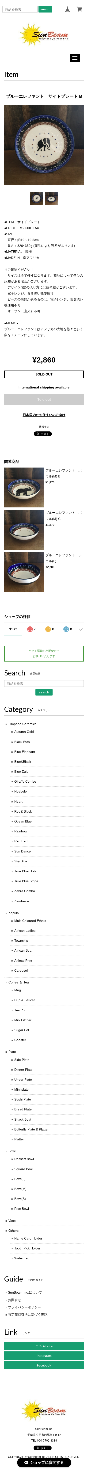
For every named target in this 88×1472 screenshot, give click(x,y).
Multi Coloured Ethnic (30, 921)
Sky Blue (20, 861)
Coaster (20, 1040)
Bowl (11, 1151)
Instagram (44, 1356)
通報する (44, 426)
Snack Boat (22, 1119)
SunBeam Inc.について (25, 1292)
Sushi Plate (22, 1099)
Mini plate (21, 1089)
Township (21, 940)
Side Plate (21, 1060)
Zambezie (21, 901)
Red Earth (21, 841)
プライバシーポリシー (24, 1307)
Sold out (44, 399)
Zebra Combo (24, 891)
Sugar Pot (21, 1030)
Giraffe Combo (25, 781)
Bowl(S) (20, 1199)
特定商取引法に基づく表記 (27, 1314)
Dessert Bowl (24, 1159)
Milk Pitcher (22, 1020)
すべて (13, 629)
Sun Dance (22, 851)
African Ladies (24, 930)
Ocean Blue (23, 821)
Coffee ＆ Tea (18, 982)
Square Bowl (23, 1169)
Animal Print (23, 960)
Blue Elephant (24, 752)
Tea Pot (20, 1010)
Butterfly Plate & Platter (31, 1129)
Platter (19, 1139)
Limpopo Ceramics (22, 724)
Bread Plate (23, 1109)
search (45, 9)
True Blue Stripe (26, 881)
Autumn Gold (24, 732)
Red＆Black (23, 811)
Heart (18, 801)
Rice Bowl (21, 1208)
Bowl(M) (20, 1189)
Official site (44, 1346)
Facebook (44, 1365)
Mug (17, 990)
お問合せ (14, 1300)
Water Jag (21, 1258)
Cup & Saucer (24, 1000)
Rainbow (20, 831)
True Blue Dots (25, 871)
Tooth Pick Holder (27, 1248)
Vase (12, 1221)
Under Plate (23, 1079)
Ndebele (20, 791)
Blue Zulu (21, 771)
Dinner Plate (23, 1069)
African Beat (23, 950)
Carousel (21, 970)
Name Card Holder (28, 1238)
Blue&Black (22, 761)
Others (13, 1230)
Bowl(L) (20, 1179)
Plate (12, 1052)
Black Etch (22, 742)
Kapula (13, 913)
